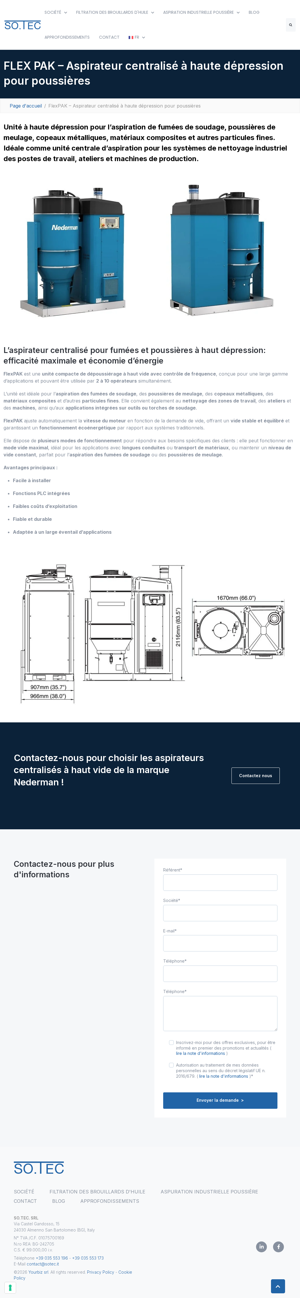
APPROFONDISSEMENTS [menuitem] (109, 1201)
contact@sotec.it (43, 1264)
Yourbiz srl (38, 1272)
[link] (22, 24)
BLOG (254, 12)
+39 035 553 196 (52, 1258)
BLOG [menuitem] (58, 1201)
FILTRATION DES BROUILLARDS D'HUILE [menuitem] (97, 1192)
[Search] (291, 25)
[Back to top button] (278, 1286)
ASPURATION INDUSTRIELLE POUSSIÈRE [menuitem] (209, 1192)
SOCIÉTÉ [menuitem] (24, 1192)
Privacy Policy (100, 1272)
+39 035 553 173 (88, 1258)
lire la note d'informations (200, 1053)
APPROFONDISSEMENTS (67, 37)
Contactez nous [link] (255, 775)
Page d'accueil (26, 106)
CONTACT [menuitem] (25, 1201)
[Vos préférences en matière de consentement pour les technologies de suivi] (10, 1287)
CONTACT (109, 37)
